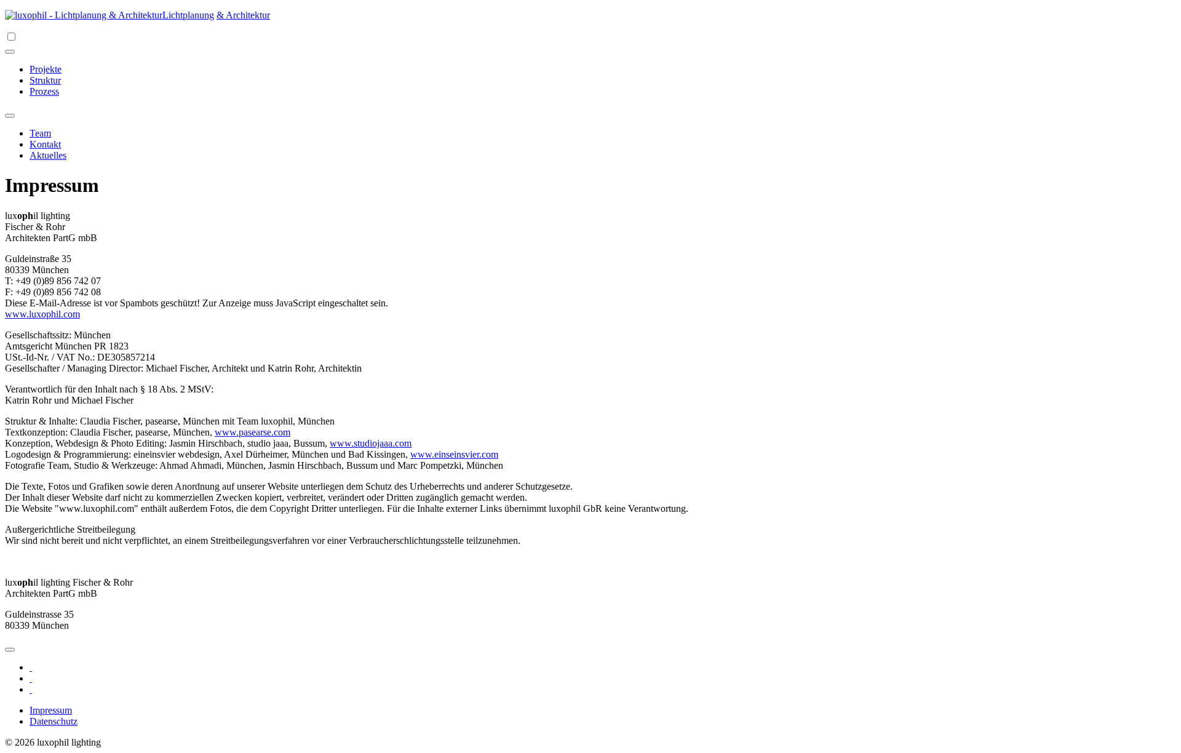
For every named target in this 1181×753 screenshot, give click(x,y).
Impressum (51, 710)
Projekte (46, 69)
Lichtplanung (188, 15)
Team (40, 133)
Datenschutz (54, 721)
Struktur (45, 80)
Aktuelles (48, 155)
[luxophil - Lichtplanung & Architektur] (83, 15)
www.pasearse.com (252, 432)
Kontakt (45, 144)
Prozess (44, 91)
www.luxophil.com (42, 314)
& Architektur (243, 15)
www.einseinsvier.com (454, 454)
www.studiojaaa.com (371, 443)
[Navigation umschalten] (10, 52)
